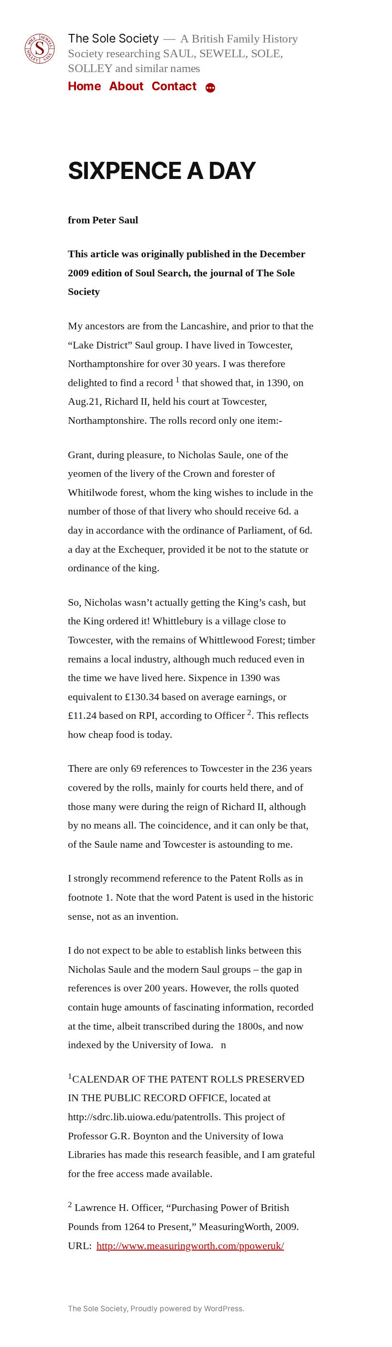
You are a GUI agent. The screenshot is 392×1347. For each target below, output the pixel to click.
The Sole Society (113, 38)
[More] (210, 88)
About (126, 86)
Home (84, 86)
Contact (174, 86)
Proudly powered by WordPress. (187, 1308)
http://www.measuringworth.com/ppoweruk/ (190, 1245)
